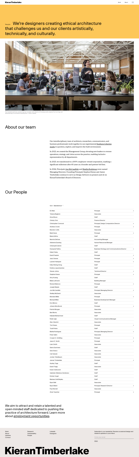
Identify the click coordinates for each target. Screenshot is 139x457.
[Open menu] (133, 2)
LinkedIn (52, 431)
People (29, 435)
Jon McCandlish (72, 169)
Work (119, 2)
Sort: (56, 205)
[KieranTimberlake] (13, 2)
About (126, 2)
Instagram (53, 433)
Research (30, 431)
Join (96, 441)
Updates (8, 435)
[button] (92, 210)
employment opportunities (31, 416)
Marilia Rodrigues (90, 169)
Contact (8, 437)
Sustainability (31, 433)
